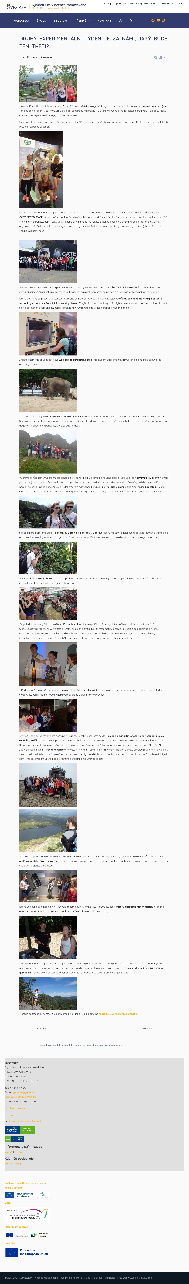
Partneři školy (13, 1163)
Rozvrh (166, 3)
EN (11, 1151)
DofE (7, 1202)
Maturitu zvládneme (16, 1226)
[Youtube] (158, 20)
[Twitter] (164, 57)
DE (6, 1151)
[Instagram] (163, 20)
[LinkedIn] (160, 57)
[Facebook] (153, 20)
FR (15, 1151)
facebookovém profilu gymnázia (118, 1013)
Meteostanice (151, 3)
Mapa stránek (17, 1108)
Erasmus (10, 1242)
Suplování (177, 3)
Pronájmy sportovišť (114, 3)
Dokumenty (135, 3)
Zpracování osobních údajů (25, 1121)
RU (20, 1151)
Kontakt (105, 20)
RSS (11, 1114)
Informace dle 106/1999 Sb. (21, 1096)
